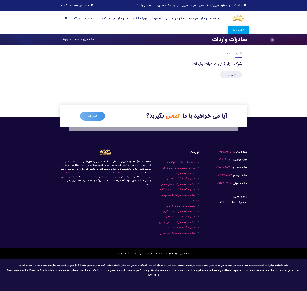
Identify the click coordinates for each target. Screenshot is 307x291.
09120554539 (223, 167)
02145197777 (226, 152)
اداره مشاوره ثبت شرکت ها (180, 162)
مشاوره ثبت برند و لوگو (116, 18)
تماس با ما (238, 30)
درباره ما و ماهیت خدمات (30, 265)
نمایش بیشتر (231, 75)
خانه (91, 39)
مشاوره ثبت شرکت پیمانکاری (179, 211)
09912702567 (224, 183)
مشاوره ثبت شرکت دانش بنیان (178, 184)
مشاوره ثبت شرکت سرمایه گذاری (177, 189)
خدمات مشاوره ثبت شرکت (205, 18)
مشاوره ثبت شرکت (184, 173)
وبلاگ (77, 18)
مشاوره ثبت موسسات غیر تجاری (177, 233)
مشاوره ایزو (91, 18)
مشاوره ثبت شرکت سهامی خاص (177, 222)
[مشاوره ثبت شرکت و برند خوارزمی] (238, 18)
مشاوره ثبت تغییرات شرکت (147, 18)
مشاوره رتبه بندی (175, 18)
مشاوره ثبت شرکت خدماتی (180, 217)
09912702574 (225, 175)
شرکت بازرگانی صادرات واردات (217, 64)
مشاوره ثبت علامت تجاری (180, 227)
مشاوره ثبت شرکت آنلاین (181, 179)
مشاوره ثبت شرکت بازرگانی (180, 206)
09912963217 (226, 159)
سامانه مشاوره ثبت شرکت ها (179, 168)
